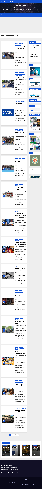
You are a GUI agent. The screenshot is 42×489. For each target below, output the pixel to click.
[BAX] (35, 71)
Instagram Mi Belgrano (25, 479)
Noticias (16, 266)
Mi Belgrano (21, 5)
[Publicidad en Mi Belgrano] (35, 95)
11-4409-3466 (36, 58)
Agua (16, 101)
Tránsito (19, 75)
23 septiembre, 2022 (20, 246)
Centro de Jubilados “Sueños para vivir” (20, 353)
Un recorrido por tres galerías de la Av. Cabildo (20, 134)
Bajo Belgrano (21, 348)
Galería (21, 130)
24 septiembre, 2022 (20, 191)
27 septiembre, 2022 (20, 107)
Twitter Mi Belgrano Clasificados (27, 486)
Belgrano (23, 101)
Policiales (17, 240)
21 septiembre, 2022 (20, 325)
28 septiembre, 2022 (20, 79)
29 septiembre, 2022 (20, 50)
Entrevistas (17, 382)
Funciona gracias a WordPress (6, 482)
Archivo (21, 43)
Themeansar (3, 483)
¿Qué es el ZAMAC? (20, 268)
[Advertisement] (21, 24)
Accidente (17, 43)
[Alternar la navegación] (40, 15)
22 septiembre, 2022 (20, 270)
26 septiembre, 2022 (20, 136)
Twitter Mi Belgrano (34, 484)
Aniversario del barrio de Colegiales (19, 323)
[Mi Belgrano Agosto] (35, 123)
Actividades (21, 347)
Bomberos (20, 290)
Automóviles (21, 72)
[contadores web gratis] (35, 177)
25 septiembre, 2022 (20, 163)
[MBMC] (35, 142)
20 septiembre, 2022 (20, 355)
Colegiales (17, 319)
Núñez (16, 75)
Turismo (16, 211)
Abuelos (16, 347)
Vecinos (16, 185)
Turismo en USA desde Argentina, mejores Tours (20, 215)
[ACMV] (35, 160)
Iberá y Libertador (20, 77)
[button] (37, 14)
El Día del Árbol (26, 448)
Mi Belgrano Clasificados (26, 484)
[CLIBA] (35, 83)
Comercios (17, 130)
